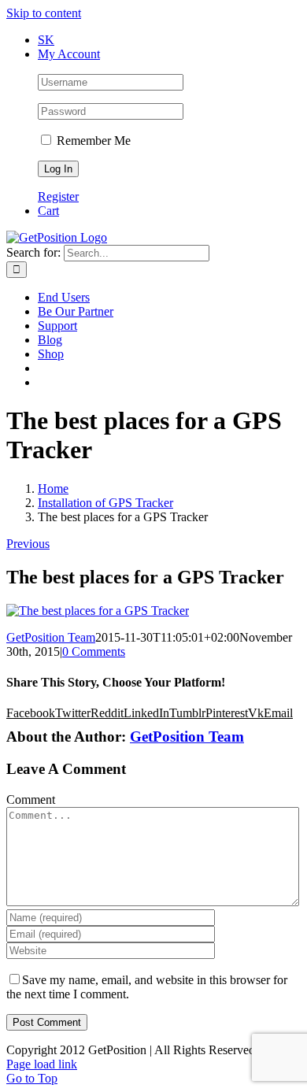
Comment (30, 799)
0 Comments (93, 651)
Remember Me (92, 140)
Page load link (41, 1064)
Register (58, 196)
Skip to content (43, 13)
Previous (28, 543)
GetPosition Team (50, 637)
